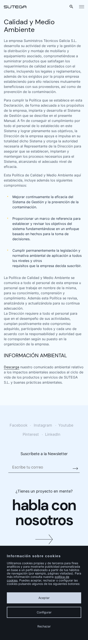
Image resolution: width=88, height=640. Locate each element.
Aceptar (44, 598)
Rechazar (44, 626)
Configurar (44, 612)
